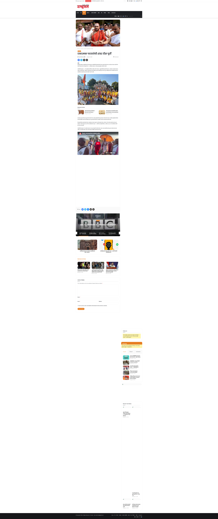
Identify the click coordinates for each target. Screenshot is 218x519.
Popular (124, 351)
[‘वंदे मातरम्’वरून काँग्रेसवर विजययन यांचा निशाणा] (81, 112)
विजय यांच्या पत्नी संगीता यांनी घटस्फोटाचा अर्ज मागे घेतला (83, 270)
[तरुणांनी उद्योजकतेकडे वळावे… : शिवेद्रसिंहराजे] (126, 367)
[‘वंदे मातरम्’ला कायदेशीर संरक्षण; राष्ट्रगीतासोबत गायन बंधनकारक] (102, 112)
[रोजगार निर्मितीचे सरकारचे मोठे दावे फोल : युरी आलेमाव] (126, 357)
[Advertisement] (98, 180)
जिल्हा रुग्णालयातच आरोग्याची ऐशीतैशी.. (134, 372)
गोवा (81, 12)
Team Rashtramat (81, 56)
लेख (101, 12)
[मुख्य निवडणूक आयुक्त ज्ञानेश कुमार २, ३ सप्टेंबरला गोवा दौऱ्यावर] (127, 408)
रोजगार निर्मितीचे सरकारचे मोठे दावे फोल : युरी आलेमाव (135, 356)
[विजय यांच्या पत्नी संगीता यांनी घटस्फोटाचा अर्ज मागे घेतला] (84, 265)
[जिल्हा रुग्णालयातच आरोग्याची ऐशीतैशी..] (126, 373)
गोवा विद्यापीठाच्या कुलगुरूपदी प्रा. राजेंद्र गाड (136, 494)
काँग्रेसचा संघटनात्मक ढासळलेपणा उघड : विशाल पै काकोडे (136, 505)
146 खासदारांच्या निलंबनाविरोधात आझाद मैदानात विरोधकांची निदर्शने (98, 225)
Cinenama (113, 12)
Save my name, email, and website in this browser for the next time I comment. (93, 305)
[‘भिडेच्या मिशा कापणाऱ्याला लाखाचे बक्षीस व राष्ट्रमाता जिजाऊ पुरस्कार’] (126, 378)
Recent (131, 351)
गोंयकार (109, 12)
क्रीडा (99, 12)
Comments (138, 351)
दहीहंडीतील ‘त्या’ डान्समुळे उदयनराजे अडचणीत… (135, 361)
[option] (98, 224)
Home (78, 12)
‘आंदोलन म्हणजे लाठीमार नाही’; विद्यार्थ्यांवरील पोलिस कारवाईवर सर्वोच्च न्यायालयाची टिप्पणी (98, 271)
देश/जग (84, 12)
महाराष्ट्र (88, 12)
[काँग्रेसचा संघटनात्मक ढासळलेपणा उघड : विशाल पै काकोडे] (136, 501)
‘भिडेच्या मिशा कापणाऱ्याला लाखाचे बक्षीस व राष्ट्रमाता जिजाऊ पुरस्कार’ (135, 377)
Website (100, 301)
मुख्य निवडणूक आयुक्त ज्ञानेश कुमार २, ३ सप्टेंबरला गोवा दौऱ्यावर (126, 414)
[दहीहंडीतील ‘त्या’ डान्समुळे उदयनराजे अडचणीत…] (126, 362)
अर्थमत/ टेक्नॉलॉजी (93, 12)
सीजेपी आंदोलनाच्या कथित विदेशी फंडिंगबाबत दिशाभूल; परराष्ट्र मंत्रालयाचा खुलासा (112, 271)
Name (79, 297)
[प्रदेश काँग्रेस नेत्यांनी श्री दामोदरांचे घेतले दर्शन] (127, 501)
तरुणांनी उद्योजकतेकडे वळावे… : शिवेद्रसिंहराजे (134, 366)
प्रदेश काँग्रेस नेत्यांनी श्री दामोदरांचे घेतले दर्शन (126, 505)
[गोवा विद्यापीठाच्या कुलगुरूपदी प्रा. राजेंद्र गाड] (136, 449)
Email (79, 301)
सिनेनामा (105, 12)
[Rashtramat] (83, 6)
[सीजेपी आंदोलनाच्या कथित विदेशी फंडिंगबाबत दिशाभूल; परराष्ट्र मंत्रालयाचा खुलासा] (112, 265)
